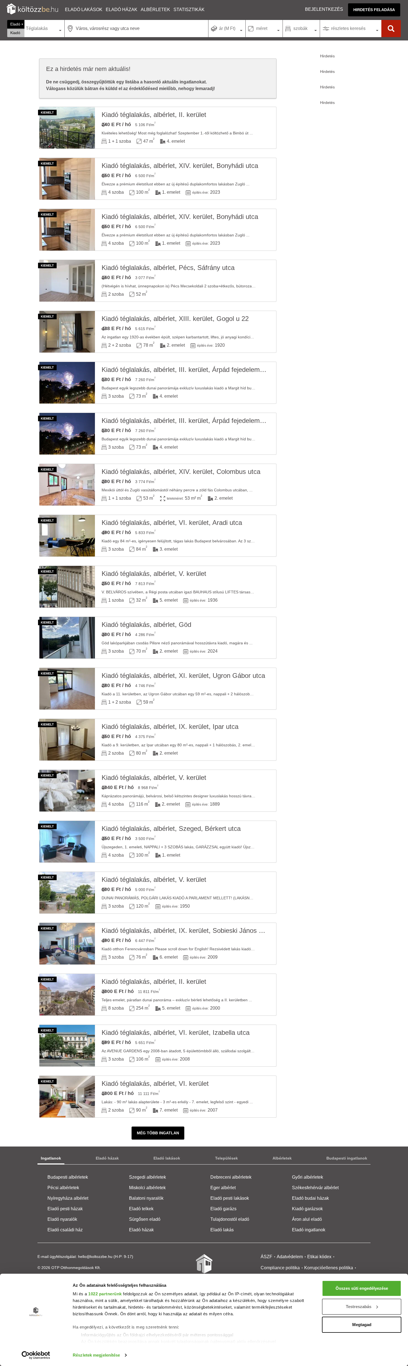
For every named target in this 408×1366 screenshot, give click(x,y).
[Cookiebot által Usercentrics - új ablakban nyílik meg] (36, 1355)
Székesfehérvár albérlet (315, 1187)
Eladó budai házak (310, 1198)
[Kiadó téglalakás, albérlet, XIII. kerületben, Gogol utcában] (67, 332)
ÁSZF (266, 1256)
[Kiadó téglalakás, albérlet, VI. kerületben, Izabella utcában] (67, 1045)
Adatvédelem (290, 1256)
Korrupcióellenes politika (328, 1267)
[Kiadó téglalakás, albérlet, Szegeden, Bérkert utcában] (67, 841)
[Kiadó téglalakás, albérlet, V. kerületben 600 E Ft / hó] (67, 892)
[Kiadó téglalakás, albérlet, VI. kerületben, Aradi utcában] (67, 535)
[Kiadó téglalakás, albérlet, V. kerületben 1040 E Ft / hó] (67, 790)
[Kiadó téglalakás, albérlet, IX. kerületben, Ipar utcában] (67, 739)
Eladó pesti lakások (229, 1198)
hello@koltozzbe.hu (95, 1256)
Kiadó (15, 32)
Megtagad (361, 1324)
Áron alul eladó (307, 1219)
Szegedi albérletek (147, 1177)
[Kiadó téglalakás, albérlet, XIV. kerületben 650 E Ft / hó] (67, 179)
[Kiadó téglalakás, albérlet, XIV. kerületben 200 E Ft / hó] (67, 484)
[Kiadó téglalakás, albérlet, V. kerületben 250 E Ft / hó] (67, 586)
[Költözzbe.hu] (32, 9)
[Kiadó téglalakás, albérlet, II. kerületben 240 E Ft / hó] (67, 128)
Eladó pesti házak (65, 1208)
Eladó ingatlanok (308, 1229)
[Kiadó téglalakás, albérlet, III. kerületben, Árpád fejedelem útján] (67, 383)
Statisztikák (189, 9)
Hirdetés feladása (374, 9)
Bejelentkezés (324, 9)
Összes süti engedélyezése (362, 1288)
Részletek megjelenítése (96, 1355)
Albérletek (155, 9)
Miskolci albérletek (147, 1187)
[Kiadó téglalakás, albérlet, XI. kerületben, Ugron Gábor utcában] (67, 688)
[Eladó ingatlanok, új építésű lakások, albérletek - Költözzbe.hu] (204, 1267)
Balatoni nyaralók (146, 1198)
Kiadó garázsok (307, 1208)
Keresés (391, 28)
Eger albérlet (223, 1187)
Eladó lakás (222, 1229)
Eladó (15, 24)
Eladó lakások (83, 9)
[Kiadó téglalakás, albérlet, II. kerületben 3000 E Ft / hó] (67, 994)
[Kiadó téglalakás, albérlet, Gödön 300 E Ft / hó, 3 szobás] (67, 637)
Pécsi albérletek (63, 1187)
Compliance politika (280, 1267)
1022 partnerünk (105, 1293)
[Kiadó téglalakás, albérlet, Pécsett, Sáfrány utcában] (67, 281)
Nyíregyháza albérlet (67, 1198)
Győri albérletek (307, 1177)
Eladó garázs (223, 1208)
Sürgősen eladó (144, 1219)
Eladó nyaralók (62, 1219)
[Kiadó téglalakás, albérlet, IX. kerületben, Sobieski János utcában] (67, 943)
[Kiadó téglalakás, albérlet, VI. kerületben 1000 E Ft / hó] (67, 1096)
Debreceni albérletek (230, 1177)
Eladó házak (121, 9)
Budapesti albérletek (67, 1177)
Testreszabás (358, 1306)
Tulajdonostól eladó (229, 1219)
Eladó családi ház (65, 1229)
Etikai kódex (319, 1256)
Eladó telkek (141, 1208)
